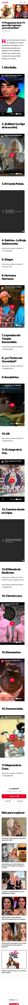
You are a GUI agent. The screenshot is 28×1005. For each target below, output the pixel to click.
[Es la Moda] (5, 2)
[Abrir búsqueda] (20, 2)
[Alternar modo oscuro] (24, 2)
